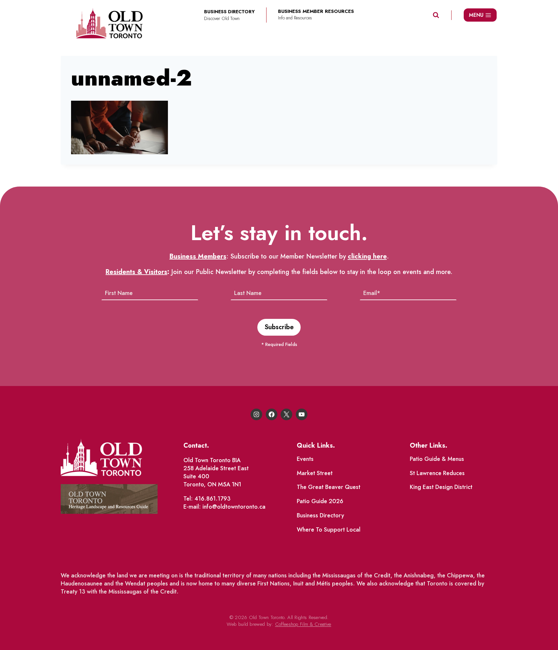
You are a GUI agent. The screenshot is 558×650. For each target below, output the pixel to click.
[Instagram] (256, 414)
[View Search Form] (435, 15)
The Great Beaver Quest (328, 487)
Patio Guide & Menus (437, 459)
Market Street (315, 473)
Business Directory (320, 515)
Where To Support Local (328, 529)
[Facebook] (271, 414)
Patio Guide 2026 (320, 501)
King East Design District (441, 487)
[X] (286, 414)
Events (305, 459)
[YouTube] (301, 414)
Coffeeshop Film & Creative (303, 624)
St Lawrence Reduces (437, 473)
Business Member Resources (316, 11)
